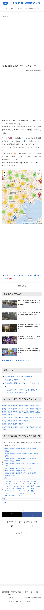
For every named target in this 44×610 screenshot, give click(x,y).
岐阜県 (37, 412)
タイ (12, 488)
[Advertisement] (22, 40)
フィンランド (24, 493)
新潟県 (4, 412)
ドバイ (20, 491)
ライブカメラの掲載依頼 (32, 598)
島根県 (10, 421)
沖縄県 (4, 429)
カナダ (16, 486)
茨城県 (4, 409)
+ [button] (4, 172)
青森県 (10, 405)
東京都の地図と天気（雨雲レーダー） (19, 376)
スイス (38, 486)
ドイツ (15, 491)
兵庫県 (26, 417)
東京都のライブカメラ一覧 (15, 380)
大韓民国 (18, 488)
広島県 (21, 421)
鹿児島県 (38, 427)
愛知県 (10, 414)
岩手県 (26, 405)
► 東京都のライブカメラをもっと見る (16, 360)
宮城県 (32, 405)
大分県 (26, 427)
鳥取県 (4, 421)
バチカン (15, 493)
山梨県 (26, 412)
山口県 (26, 421)
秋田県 (15, 405)
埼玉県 (21, 409)
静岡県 (4, 414)
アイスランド (8, 481)
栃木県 (10, 409)
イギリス (7, 483)
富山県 (10, 412)
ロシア (20, 496)
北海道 (4, 405)
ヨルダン (14, 496)
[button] (38, 8)
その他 (4, 502)
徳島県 (4, 424)
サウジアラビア (30, 486)
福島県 (37, 405)
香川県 (10, 424)
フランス (32, 493)
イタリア (14, 483)
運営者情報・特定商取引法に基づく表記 (11, 593)
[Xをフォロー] (12, 526)
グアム (22, 486)
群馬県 (15, 409)
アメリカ (33, 481)
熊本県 (21, 427)
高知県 (21, 424)
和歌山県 (38, 417)
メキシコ (7, 496)
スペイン (7, 488)
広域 (5, 478)
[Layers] (38, 173)
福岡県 (4, 427)
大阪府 (21, 417)
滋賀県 (10, 417)
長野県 (32, 412)
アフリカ (26, 481)
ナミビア (26, 491)
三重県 (4, 417)
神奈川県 (38, 409)
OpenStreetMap (31, 223)
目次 (20, 286)
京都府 (15, 417)
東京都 (32, 409)
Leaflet (24, 223)
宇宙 (3, 499)
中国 (32, 488)
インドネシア (22, 483)
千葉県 (26, 409)
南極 (32, 491)
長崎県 (15, 427)
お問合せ (11, 598)
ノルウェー (7, 493)
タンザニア (26, 488)
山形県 (21, 405)
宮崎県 (32, 427)
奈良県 (32, 417)
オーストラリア (33, 483)
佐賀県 (10, 427)
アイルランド (18, 481)
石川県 (15, 412)
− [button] (4, 175)
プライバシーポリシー (32, 592)
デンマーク (7, 491)
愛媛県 (15, 424)
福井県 (21, 412)
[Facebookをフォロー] (32, 526)
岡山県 (15, 421)
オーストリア (8, 486)
